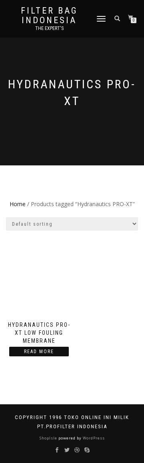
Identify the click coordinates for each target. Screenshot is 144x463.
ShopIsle (49, 438)
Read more (39, 351)
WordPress (93, 438)
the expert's (49, 28)
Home (18, 204)
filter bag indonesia (49, 15)
